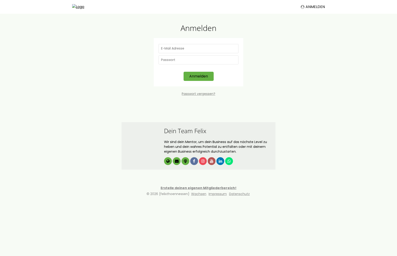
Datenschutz (239, 194)
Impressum (218, 194)
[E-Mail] (177, 161)
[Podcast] (185, 161)
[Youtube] (212, 161)
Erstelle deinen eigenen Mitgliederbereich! (198, 188)
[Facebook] (194, 161)
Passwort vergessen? (198, 93)
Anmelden (315, 6)
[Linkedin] (220, 161)
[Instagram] (203, 161)
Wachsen (198, 194)
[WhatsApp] (229, 161)
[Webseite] (168, 161)
